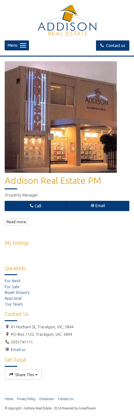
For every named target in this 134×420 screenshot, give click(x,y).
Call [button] (37, 206)
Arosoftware (87, 408)
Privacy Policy (26, 399)
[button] (98, 206)
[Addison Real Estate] (67, 19)
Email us (18, 349)
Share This (24, 374)
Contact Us (65, 399)
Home (9, 399)
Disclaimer (46, 399)
